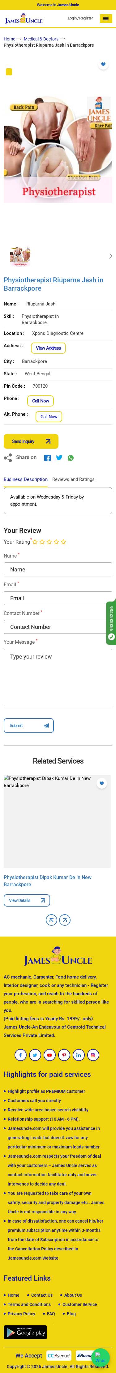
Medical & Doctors (41, 38)
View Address (48, 348)
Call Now (40, 401)
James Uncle (54, 1366)
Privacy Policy (21, 1313)
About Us (73, 1295)
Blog (71, 1313)
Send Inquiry (23, 441)
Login (72, 18)
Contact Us (42, 1295)
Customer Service (79, 1304)
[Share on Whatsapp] (71, 457)
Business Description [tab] (26, 479)
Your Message (20, 641)
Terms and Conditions (29, 1304)
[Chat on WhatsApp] (100, 1357)
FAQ (51, 1313)
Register (86, 18)
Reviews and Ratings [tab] (73, 479)
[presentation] (5, 256)
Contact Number (23, 613)
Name (11, 555)
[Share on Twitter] (59, 457)
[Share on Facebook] (47, 457)
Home (9, 38)
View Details (19, 900)
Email (11, 584)
